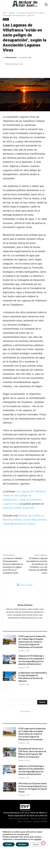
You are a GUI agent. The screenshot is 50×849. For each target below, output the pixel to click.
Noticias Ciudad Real (24, 519)
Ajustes (36, 844)
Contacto (27, 821)
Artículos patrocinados (19, 818)
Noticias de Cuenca (24, 523)
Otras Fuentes (11, 57)
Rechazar (22, 844)
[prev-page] (4, 689)
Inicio (5, 13)
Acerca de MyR (40, 821)
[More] (34, 71)
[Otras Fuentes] (25, 591)
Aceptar (8, 844)
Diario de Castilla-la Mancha (18, 507)
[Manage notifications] (43, 843)
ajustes (37, 839)
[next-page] (9, 689)
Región (11, 13)
